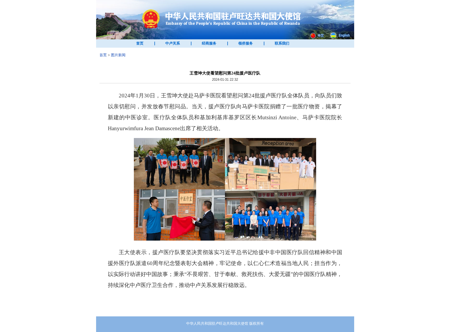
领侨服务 (245, 43)
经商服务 (209, 43)
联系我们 (282, 43)
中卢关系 (172, 43)
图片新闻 (118, 55)
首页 (139, 43)
